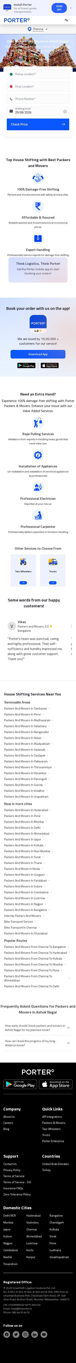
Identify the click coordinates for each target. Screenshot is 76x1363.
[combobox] (38, 74)
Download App (38, 354)
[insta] (25, 1334)
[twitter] (16, 1334)
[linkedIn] (34, 1334)
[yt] (44, 1334)
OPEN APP (59, 8)
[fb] (6, 1334)
